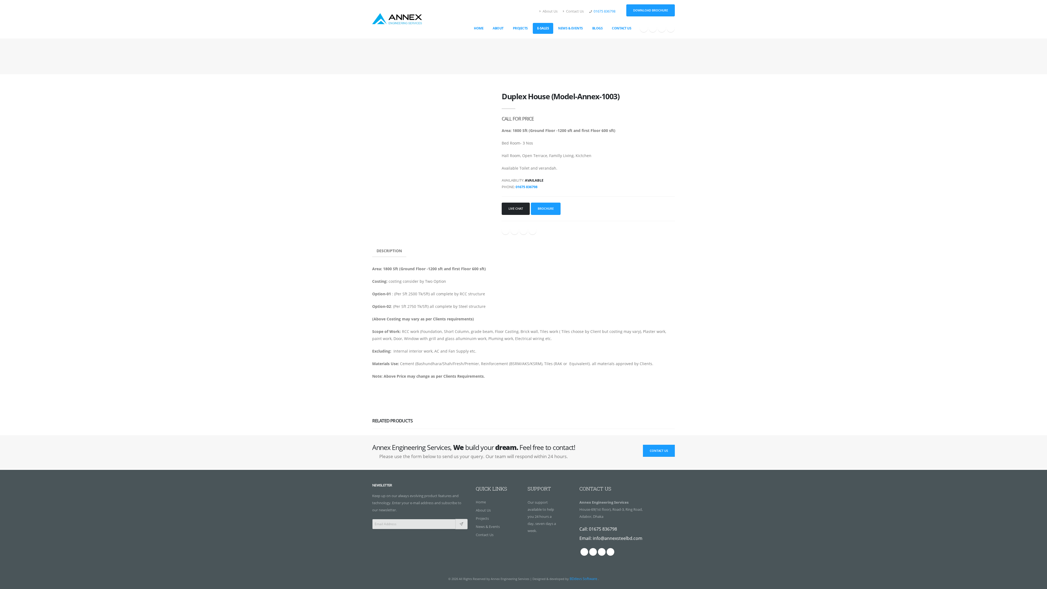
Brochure (546, 208)
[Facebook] (644, 28)
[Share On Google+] (514, 231)
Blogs (597, 28)
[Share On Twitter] (523, 231)
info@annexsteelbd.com (617, 538)
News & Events (570, 28)
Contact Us (574, 11)
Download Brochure (650, 10)
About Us (550, 11)
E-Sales (543, 28)
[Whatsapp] (653, 28)
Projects (520, 28)
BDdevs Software (584, 578)
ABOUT (498, 28)
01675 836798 (604, 11)
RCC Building (510, 57)
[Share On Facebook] (505, 231)
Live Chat (516, 208)
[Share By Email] (532, 231)
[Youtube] (671, 28)
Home (478, 28)
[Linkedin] (662, 28)
